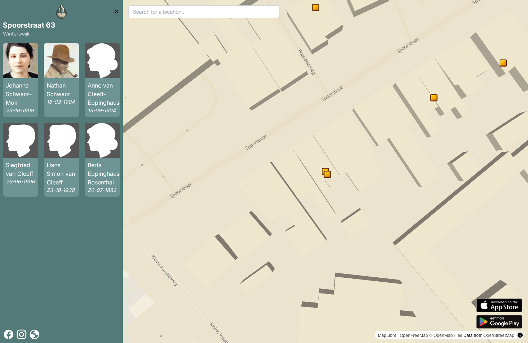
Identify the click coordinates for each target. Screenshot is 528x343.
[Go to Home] (61, 11)
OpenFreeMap (414, 335)
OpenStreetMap (498, 335)
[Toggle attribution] (520, 335)
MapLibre (387, 335)
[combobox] (204, 12)
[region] (325, 171)
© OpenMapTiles (445, 335)
